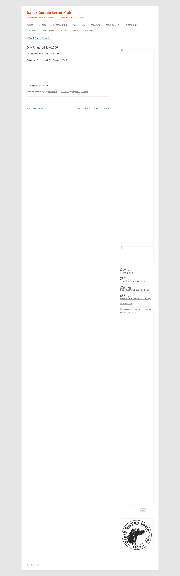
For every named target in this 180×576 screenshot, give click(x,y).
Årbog (75, 31)
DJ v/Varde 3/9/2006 (36, 108)
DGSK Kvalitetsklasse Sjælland (134, 290)
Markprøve (52, 91)
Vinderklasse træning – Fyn (133, 281)
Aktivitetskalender (59, 25)
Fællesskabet (48, 31)
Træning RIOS (126, 272)
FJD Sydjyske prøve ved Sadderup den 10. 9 (89, 108)
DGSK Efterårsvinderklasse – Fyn (135, 298)
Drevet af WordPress (34, 565)
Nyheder (42, 25)
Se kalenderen (126, 303)
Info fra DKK (89, 31)
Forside (30, 25)
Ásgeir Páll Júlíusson (80, 91)
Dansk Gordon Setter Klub (49, 12)
